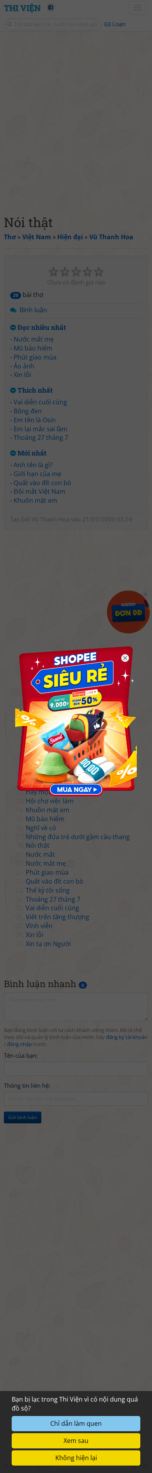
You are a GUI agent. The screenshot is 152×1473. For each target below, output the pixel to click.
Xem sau (76, 1440)
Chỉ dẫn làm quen (76, 1423)
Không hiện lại (76, 1457)
